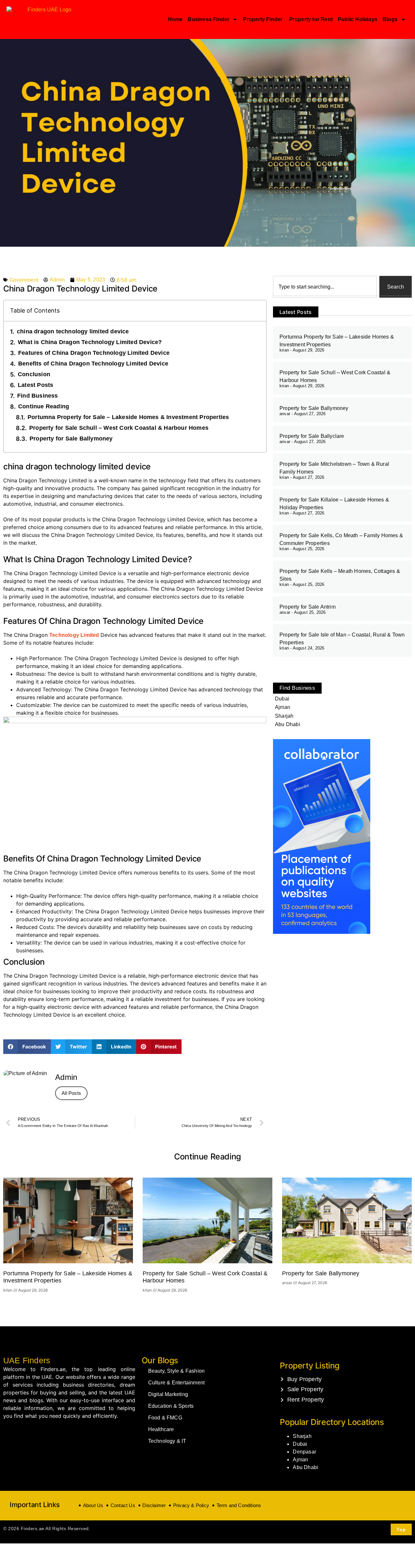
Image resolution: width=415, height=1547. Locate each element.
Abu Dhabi (305, 1467)
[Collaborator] (321, 932)
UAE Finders (26, 1360)
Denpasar (304, 1451)
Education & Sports (171, 1406)
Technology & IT (167, 1441)
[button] (27, 1046)
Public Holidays (357, 19)
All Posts (71, 1093)
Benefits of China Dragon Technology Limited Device (93, 363)
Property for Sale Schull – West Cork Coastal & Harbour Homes (118, 428)
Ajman (300, 1459)
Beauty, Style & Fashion (176, 1371)
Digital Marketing (168, 1394)
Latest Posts (35, 385)
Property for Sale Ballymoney (71, 438)
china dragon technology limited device (73, 331)
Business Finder (208, 19)
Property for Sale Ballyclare (311, 436)
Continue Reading (43, 406)
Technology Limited (75, 635)
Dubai (300, 1444)
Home (175, 19)
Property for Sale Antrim (307, 607)
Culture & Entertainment (176, 1382)
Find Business (37, 395)
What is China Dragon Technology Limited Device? (90, 342)
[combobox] (325, 287)
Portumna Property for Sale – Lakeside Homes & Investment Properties (128, 417)
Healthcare (161, 1429)
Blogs (390, 19)
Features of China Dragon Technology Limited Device (94, 353)
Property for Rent (311, 19)
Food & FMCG (165, 1417)
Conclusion (34, 374)
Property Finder (263, 19)
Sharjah (302, 1436)
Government (23, 280)
